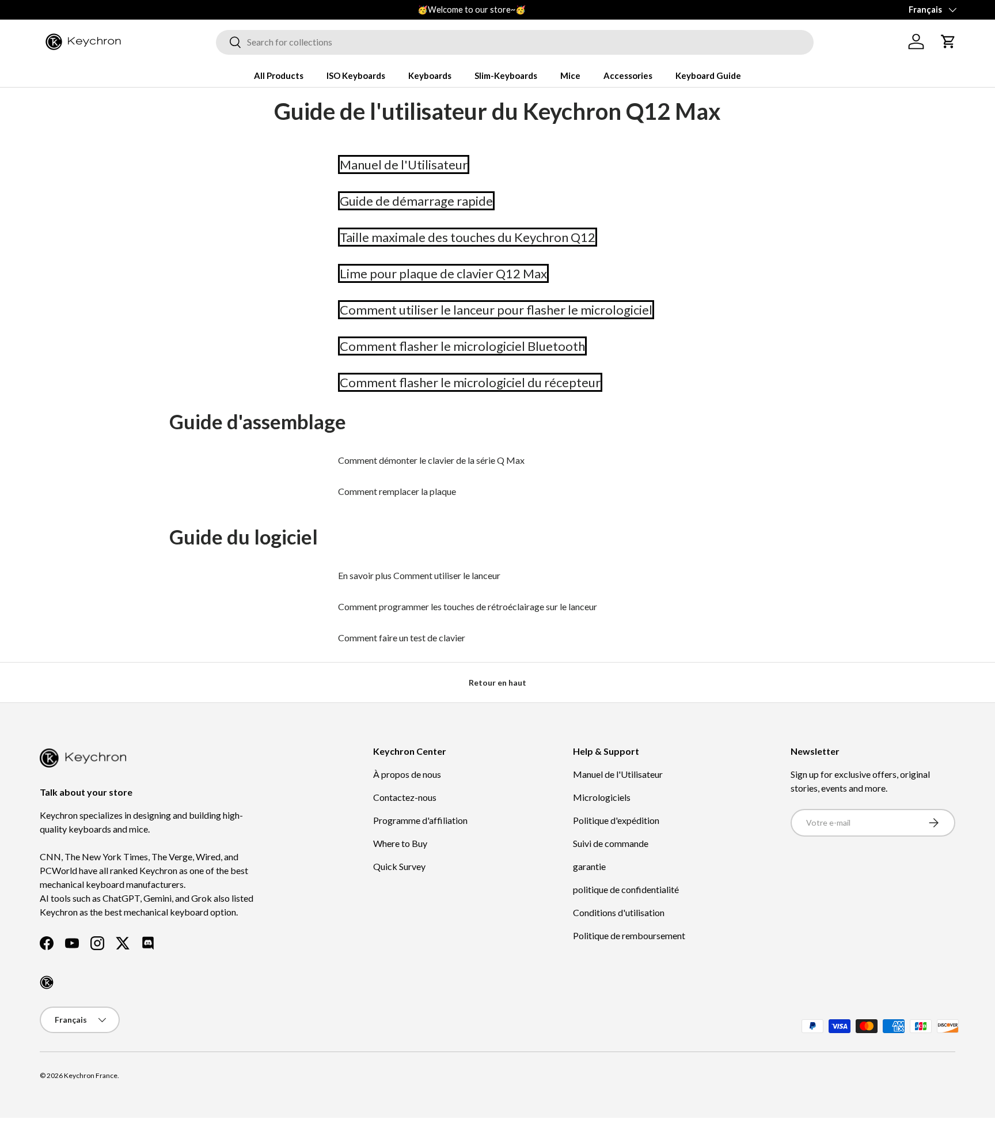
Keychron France (90, 1075)
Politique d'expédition (616, 820)
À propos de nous (407, 774)
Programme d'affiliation (420, 820)
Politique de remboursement (629, 935)
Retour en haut (497, 682)
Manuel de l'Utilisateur (618, 774)
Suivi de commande (610, 843)
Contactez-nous (404, 797)
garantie (589, 866)
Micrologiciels (602, 797)
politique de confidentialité (626, 889)
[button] (948, 41)
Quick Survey (399, 866)
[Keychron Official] (46, 982)
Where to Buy (400, 843)
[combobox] (515, 41)
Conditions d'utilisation (618, 912)
